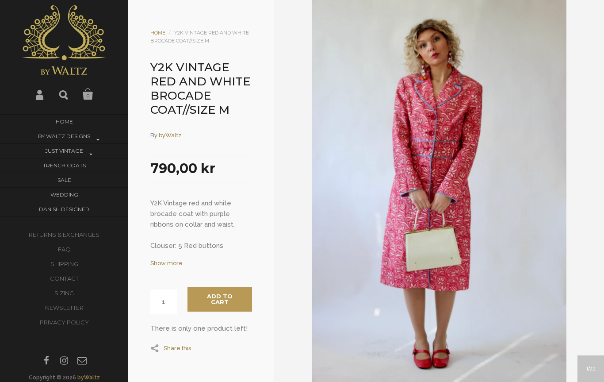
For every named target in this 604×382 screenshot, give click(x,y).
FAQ (64, 249)
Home (64, 121)
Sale (64, 180)
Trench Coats (64, 165)
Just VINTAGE (64, 150)
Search (64, 94)
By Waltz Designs (64, 136)
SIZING (64, 293)
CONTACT (64, 278)
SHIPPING (64, 263)
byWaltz (88, 377)
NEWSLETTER (64, 307)
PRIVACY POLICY (64, 322)
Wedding (64, 194)
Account (40, 94)
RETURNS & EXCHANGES (64, 234)
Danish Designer (64, 209)
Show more (166, 263)
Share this (177, 348)
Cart (88, 94)
